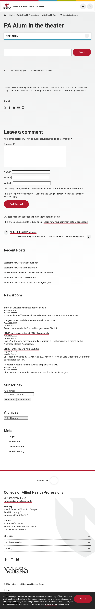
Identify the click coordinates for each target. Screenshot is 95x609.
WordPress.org (16, 451)
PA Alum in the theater (69, 15)
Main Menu (12, 36)
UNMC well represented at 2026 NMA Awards (26, 333)
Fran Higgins (20, 70)
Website (8, 183)
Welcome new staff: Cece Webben (21, 262)
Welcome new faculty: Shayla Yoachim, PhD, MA (27, 282)
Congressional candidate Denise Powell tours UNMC (30, 320)
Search (82, 52)
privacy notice (51, 604)
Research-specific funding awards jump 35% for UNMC (31, 364)
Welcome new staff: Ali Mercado (20, 277)
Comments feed (17, 446)
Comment (9, 144)
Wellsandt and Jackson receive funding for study (28, 272)
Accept (83, 599)
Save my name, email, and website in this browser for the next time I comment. (44, 188)
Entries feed (15, 441)
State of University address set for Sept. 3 (25, 307)
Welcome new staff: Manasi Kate (20, 267)
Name (7, 172)
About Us (8, 536)
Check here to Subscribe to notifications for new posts (33, 216)
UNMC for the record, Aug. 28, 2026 (21, 349)
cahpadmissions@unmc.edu (18, 501)
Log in (12, 436)
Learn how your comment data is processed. (66, 222)
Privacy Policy (63, 193)
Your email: (9, 391)
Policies (7, 590)
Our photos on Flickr (14, 542)
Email (7, 177)
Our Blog (8, 548)
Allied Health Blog (49, 15)
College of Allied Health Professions (29, 6)
